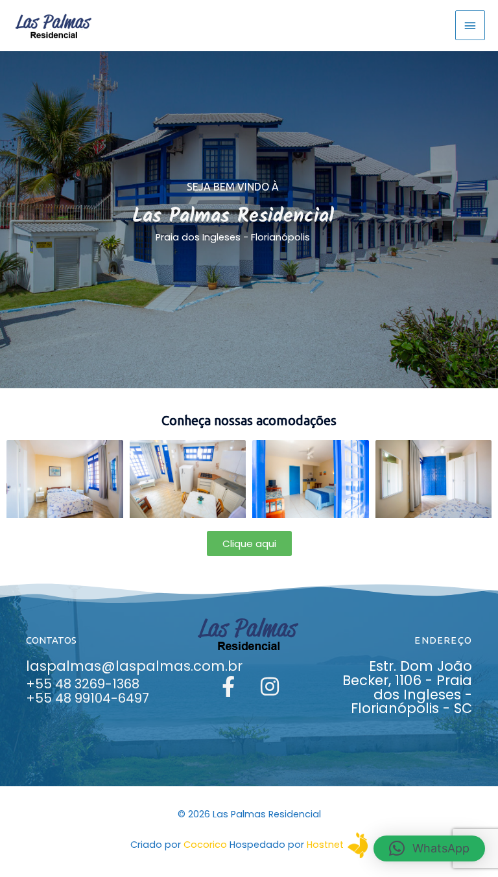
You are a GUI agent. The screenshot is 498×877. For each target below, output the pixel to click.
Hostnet (325, 844)
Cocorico (205, 844)
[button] (429, 848)
